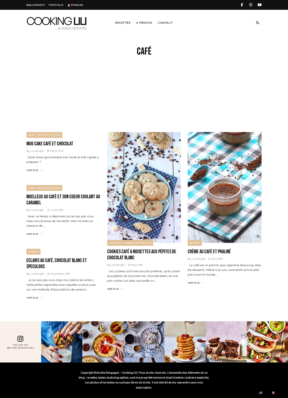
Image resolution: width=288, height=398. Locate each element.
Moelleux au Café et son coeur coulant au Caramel (63, 200)
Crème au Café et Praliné (209, 252)
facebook (241, 5)
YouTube (259, 5)
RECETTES (122, 23)
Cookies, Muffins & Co (137, 242)
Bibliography (35, 4)
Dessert (33, 251)
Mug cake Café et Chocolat (49, 144)
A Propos (144, 23)
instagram (250, 5)
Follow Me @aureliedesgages (20, 346)
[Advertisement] (144, 94)
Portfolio (56, 4)
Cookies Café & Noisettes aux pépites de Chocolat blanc (141, 255)
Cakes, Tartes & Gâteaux (44, 135)
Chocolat (115, 242)
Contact (165, 23)
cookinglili (37, 150)
